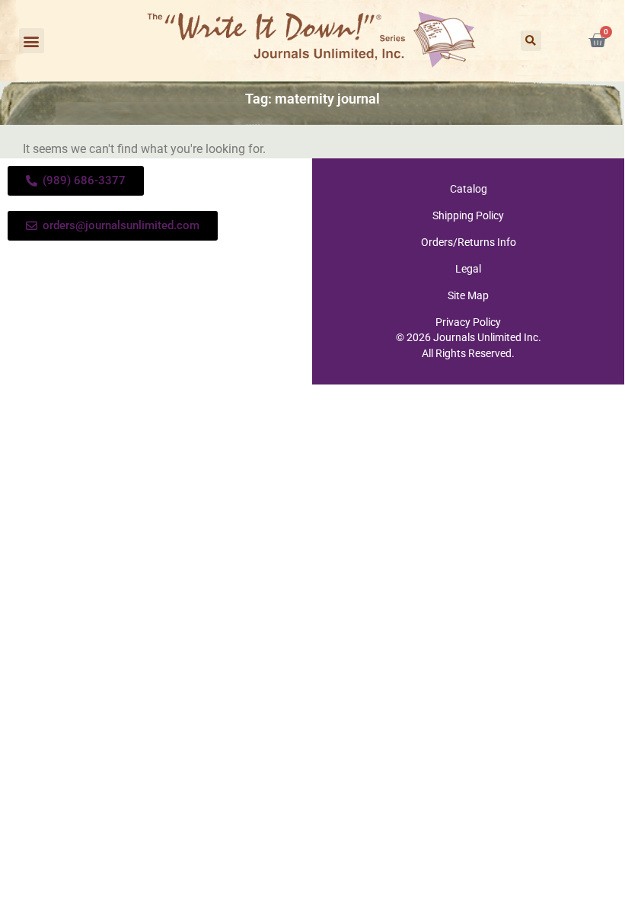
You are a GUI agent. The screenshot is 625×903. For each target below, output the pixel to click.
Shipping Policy (468, 215)
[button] (31, 40)
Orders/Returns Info (468, 242)
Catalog (468, 189)
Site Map (468, 295)
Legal (468, 269)
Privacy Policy (468, 322)
